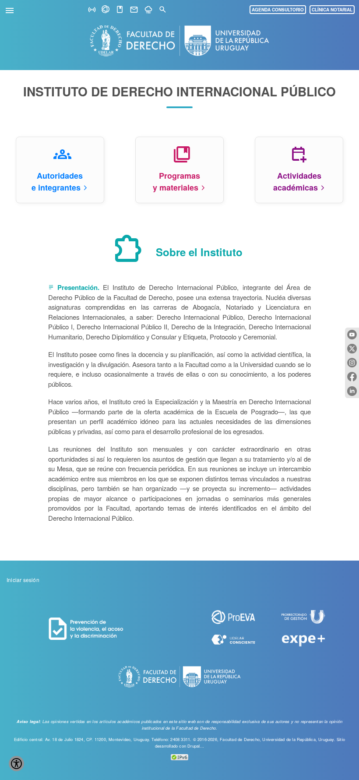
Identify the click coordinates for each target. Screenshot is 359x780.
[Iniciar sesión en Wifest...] (92, 10)
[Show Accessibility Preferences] (16, 763)
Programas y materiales (176, 181)
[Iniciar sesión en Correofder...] (134, 10)
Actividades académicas (297, 181)
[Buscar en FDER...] (162, 10)
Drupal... (195, 746)
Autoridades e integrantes (57, 181)
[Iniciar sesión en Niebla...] (148, 10)
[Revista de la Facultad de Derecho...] (120, 10)
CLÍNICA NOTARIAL (332, 10)
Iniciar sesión (23, 579)
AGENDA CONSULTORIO (278, 10)
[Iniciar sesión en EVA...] (106, 10)
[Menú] (11, 9)
